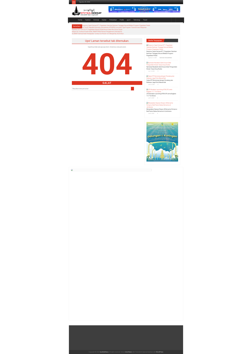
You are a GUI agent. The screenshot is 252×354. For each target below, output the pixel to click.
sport (128, 20)
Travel (145, 20)
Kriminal (96, 20)
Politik (122, 20)
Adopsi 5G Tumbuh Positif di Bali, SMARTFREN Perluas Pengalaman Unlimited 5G (97, 31)
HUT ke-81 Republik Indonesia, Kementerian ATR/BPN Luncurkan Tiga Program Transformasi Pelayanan (114, 27)
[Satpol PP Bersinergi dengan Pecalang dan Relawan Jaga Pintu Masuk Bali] (161, 77)
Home (80, 20)
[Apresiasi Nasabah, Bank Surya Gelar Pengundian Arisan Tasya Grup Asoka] (161, 63)
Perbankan (113, 20)
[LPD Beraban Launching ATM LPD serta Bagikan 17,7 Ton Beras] (161, 90)
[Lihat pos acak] (178, 20)
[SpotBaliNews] (74, 19)
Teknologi (136, 20)
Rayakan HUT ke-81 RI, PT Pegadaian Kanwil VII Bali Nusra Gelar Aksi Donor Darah (97, 29)
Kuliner (104, 20)
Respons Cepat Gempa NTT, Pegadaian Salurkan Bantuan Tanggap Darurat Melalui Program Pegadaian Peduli (116, 25)
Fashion (88, 20)
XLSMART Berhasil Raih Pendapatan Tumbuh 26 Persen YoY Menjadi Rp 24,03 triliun (98, 33)
